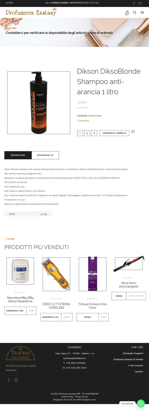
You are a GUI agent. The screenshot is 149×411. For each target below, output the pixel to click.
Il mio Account (135, 365)
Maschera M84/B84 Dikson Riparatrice (20, 299)
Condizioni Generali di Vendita (128, 359)
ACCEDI (9, 2)
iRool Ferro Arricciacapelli (128, 284)
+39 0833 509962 (76, 363)
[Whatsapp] (141, 403)
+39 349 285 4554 (76, 367)
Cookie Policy (67, 396)
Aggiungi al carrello (114, 133)
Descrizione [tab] (18, 155)
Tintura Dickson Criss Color (92, 305)
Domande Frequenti (133, 353)
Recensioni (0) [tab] (45, 155)
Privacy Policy (81, 396)
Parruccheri (94, 116)
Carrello (139, 371)
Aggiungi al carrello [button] (16, 311)
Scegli (87, 317)
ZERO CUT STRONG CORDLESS (56, 305)
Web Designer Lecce (86, 399)
